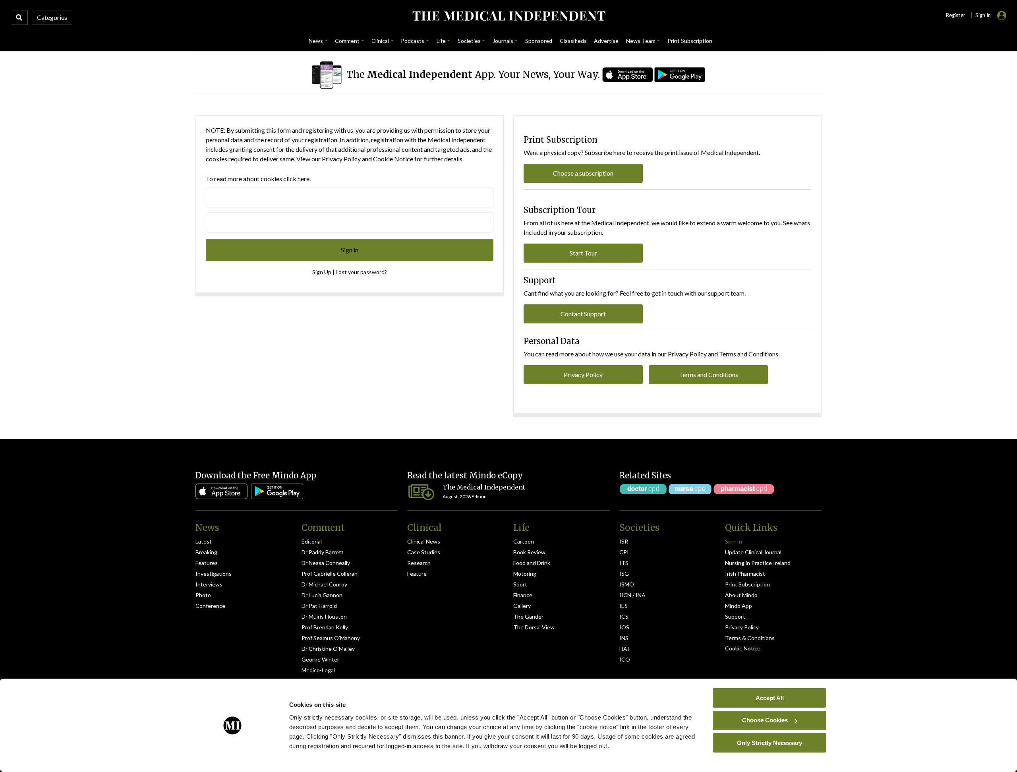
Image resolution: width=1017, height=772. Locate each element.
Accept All (770, 697)
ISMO (626, 584)
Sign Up (321, 272)
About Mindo (741, 595)
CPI (624, 552)
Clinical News (423, 541)
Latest (203, 541)
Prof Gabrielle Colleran (330, 573)
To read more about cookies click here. (258, 178)
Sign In (733, 541)
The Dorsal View (534, 627)
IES (623, 605)
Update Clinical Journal (753, 552)
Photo (203, 595)
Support (735, 616)
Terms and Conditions (708, 374)
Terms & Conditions (750, 638)
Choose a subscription (583, 173)
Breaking (206, 552)
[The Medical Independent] (508, 16)
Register (955, 15)
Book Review (529, 552)
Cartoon (523, 541)
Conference (210, 605)
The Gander (528, 616)
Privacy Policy (341, 159)
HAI (624, 648)
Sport (520, 584)
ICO (624, 659)
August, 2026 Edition (465, 496)
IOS (624, 627)
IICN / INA (632, 595)
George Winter (320, 659)
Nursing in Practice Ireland (758, 562)
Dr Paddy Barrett (323, 552)
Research (419, 562)
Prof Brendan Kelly (325, 627)
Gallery (522, 605)
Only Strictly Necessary (769, 742)
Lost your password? (361, 272)
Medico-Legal (318, 670)
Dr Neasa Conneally (326, 562)
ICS (623, 616)
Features (206, 562)
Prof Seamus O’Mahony (331, 638)
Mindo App (738, 605)
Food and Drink (531, 562)
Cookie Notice (393, 159)
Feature (417, 573)
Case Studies (423, 552)
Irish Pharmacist (745, 573)
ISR (623, 541)
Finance (522, 595)
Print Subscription (747, 584)
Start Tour (583, 253)
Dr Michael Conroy (324, 584)
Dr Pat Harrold (319, 605)
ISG (624, 573)
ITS (623, 562)
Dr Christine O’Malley (328, 648)
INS (623, 638)
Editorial (312, 541)
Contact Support (583, 313)
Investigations (213, 573)
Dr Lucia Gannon (322, 595)
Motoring (524, 573)
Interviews (208, 584)
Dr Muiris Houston (324, 616)
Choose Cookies (765, 720)
